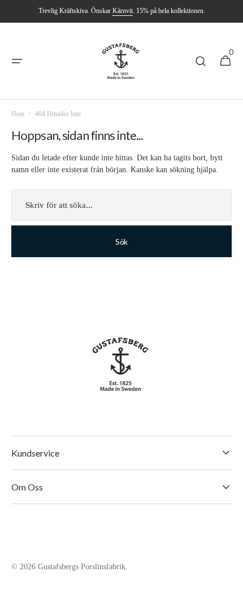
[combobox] (121, 205)
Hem (17, 114)
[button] (17, 61)
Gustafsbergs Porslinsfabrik (81, 566)
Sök (121, 241)
